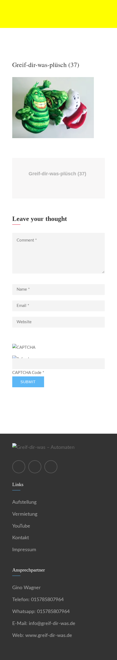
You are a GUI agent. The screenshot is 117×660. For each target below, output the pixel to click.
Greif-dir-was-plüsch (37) (57, 173)
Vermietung (24, 514)
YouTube (21, 526)
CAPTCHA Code (26, 373)
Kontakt (20, 537)
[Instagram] (18, 466)
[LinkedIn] (50, 466)
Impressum (24, 549)
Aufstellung (24, 502)
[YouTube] (34, 466)
